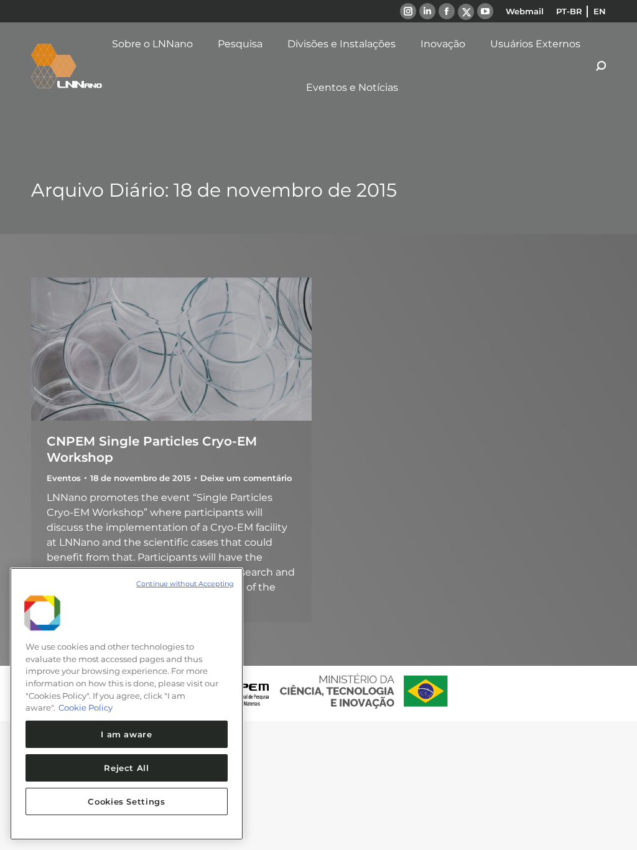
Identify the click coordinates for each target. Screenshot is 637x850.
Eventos (64, 478)
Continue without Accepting (185, 583)
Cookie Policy (85, 707)
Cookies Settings (126, 801)
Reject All (126, 768)
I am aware (126, 734)
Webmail (525, 11)
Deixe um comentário (246, 478)
